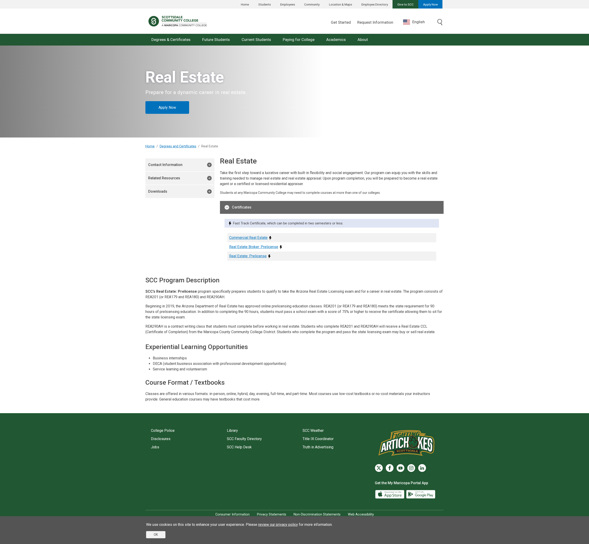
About (363, 39)
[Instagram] (411, 468)
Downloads (157, 191)
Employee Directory (374, 4)
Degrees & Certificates (171, 39)
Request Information (375, 22)
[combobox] (417, 22)
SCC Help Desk (239, 447)
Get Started (341, 22)
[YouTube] (400, 468)
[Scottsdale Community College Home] (177, 21)
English (418, 22)
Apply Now (430, 4)
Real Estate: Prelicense (248, 256)
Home (245, 4)
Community (312, 4)
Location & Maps (340, 4)
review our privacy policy (278, 524)
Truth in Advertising (318, 447)
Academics (336, 39)
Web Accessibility (361, 514)
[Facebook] (390, 468)
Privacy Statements (271, 514)
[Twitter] (379, 468)
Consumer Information (232, 514)
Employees (287, 4)
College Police (163, 430)
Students (264, 4)
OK (156, 534)
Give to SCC (405, 4)
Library (232, 430)
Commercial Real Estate (248, 237)
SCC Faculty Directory (244, 439)
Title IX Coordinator (318, 439)
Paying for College (299, 39)
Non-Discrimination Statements (317, 514)
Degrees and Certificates (178, 146)
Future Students (216, 39)
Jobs (155, 447)
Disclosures (160, 439)
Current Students (256, 39)
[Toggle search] (440, 22)
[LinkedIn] (422, 468)
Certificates (241, 207)
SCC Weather (313, 430)
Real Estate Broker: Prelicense (253, 247)
